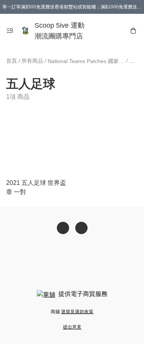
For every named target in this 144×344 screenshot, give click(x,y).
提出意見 (72, 327)
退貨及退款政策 (77, 311)
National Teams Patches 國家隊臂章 (86, 61)
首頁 (11, 61)
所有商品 (32, 61)
